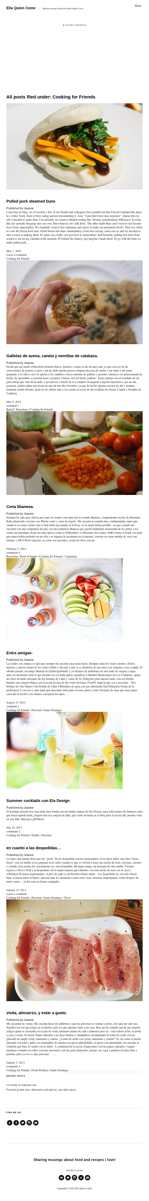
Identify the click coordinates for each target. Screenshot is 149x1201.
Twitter (22, 1125)
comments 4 (13, 552)
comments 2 (13, 831)
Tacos (67, 897)
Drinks (35, 835)
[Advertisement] (74, 58)
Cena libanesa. (20, 506)
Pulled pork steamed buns (30, 201)
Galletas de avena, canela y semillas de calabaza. (52, 356)
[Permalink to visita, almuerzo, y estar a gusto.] (74, 1000)
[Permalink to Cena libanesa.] (74, 494)
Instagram (29, 1125)
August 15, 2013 (16, 702)
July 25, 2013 (14, 827)
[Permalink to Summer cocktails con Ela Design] (64, 788)
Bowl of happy (28, 556)
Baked (10, 409)
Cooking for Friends (17, 258)
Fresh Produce (40, 1070)
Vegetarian (71, 556)
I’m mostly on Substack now (21, 1085)
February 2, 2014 (16, 549)
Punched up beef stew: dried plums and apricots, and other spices (41, 1089)
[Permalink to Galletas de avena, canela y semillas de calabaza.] (74, 343)
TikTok (9, 1125)
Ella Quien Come (20, 8)
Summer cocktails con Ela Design (38, 800)
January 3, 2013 (15, 1062)
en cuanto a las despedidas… (33, 848)
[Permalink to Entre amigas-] (64, 640)
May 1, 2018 (13, 251)
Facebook (16, 1125)
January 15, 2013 (16, 890)
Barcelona (22, 409)
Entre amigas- (19, 653)
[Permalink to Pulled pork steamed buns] (74, 188)
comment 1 (12, 405)
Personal (36, 710)
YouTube (36, 1125)
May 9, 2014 (13, 402)
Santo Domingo (53, 710)
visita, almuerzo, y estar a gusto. (36, 1013)
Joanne (29, 208)
